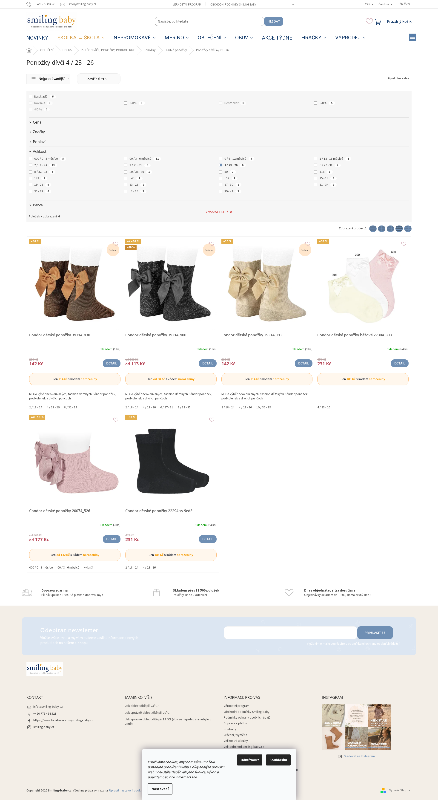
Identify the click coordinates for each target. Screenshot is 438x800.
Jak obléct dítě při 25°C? (142, 706)
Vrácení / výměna (235, 735)
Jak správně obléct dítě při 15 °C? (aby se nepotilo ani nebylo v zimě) (168, 721)
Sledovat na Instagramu (360, 756)
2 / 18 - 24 (44, 165)
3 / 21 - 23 (138, 165)
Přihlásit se (375, 632)
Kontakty (230, 729)
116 (325, 172)
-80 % (40, 109)
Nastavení (160, 788)
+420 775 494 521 (44, 713)
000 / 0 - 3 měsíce (49, 158)
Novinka (42, 103)
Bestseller (234, 103)
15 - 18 (327, 178)
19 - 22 (41, 184)
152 (229, 178)
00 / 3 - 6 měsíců (144, 158)
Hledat (273, 21)
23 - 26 (136, 184)
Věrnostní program (187, 5)
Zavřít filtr (95, 79)
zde (194, 777)
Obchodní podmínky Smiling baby (233, 5)
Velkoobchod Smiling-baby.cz (244, 747)
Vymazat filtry (217, 212)
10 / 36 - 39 (139, 172)
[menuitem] (37, 38)
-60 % (136, 103)
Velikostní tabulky (236, 741)
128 (39, 178)
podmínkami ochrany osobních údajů (373, 643)
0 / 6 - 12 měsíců (238, 158)
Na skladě (44, 96)
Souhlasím (278, 759)
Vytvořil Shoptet (400, 790)
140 (134, 178)
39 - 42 (231, 191)
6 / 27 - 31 (329, 165)
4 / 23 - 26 (233, 165)
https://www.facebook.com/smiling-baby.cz (63, 720)
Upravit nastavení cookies (127, 790)
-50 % (326, 103)
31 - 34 (327, 184)
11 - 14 (136, 191)
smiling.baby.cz (43, 727)
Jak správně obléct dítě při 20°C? (148, 713)
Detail (111, 363)
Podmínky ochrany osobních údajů (247, 717)
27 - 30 (231, 184)
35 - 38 (41, 191)
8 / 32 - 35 (43, 172)
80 (229, 172)
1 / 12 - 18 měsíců (334, 158)
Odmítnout (249, 759)
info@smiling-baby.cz (48, 707)
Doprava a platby (235, 723)
